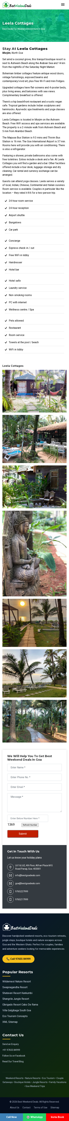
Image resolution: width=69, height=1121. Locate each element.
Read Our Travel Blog (13, 1061)
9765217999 (21, 899)
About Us (14, 1107)
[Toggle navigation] (63, 5)
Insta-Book (57, 1117)
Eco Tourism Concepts (15, 1016)
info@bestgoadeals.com (27, 875)
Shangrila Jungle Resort (15, 998)
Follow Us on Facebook (13, 1055)
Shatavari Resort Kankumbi (17, 993)
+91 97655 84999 (11, 1050)
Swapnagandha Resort (14, 987)
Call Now (11, 1117)
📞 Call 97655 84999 (18, 958)
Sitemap (55, 1107)
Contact (26, 1107)
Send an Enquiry (10, 1044)
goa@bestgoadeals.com (27, 883)
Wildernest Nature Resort (16, 981)
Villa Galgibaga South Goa (16, 1010)
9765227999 (21, 891)
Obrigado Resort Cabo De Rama (20, 1004)
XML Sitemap (10, 1021)
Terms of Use (40, 1107)
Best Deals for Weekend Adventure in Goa (23, 29)
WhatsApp (36, 1117)
